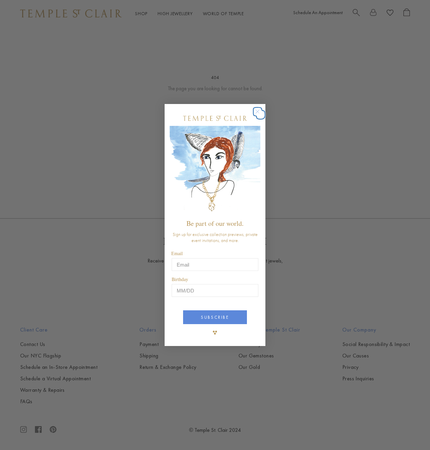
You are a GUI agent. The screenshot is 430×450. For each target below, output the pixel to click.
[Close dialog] (261, 115)
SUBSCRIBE (215, 317)
